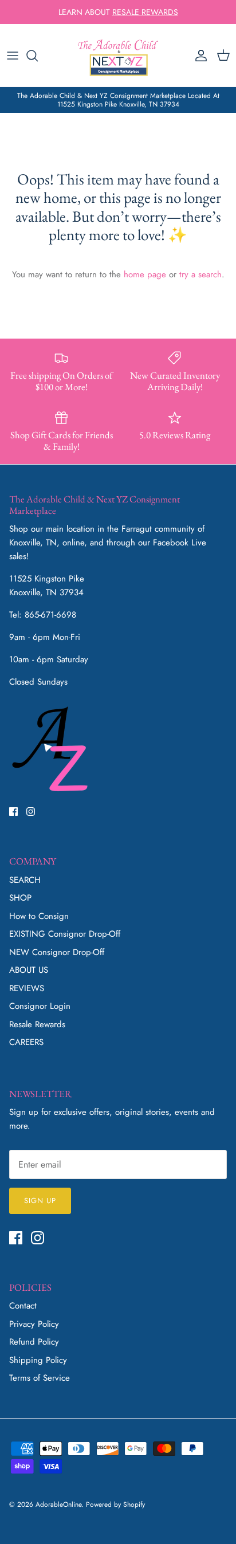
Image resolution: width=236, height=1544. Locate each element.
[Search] (37, 55)
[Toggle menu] (12, 55)
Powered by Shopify (115, 1504)
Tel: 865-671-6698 (42, 614)
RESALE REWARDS (145, 12)
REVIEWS (26, 988)
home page (145, 274)
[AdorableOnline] (118, 55)
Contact (23, 1305)
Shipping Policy (38, 1360)
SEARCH (25, 880)
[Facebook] (13, 811)
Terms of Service (39, 1378)
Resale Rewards (37, 1024)
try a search (200, 274)
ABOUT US (28, 970)
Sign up (40, 1200)
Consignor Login (39, 1006)
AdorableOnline (58, 1504)
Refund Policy (34, 1341)
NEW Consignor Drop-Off (56, 952)
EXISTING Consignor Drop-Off (64, 934)
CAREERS (26, 1042)
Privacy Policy (34, 1324)
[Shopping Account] (198, 55)
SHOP (20, 897)
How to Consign (39, 916)
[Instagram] (30, 811)
